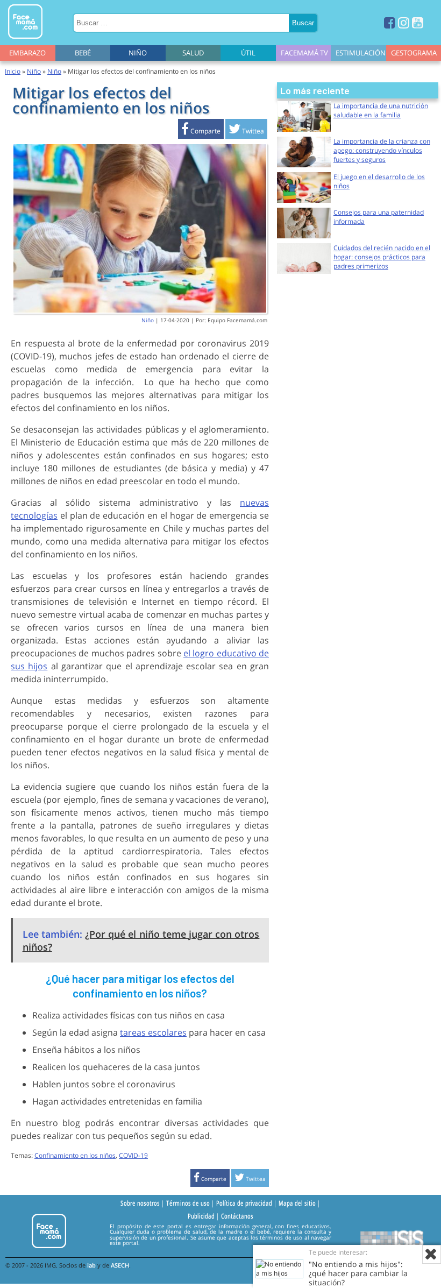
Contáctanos (237, 1216)
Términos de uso (188, 1203)
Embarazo (27, 53)
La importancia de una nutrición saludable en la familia (380, 110)
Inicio (12, 71)
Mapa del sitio (297, 1203)
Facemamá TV (304, 53)
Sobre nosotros (140, 1203)
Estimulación (361, 53)
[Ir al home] (25, 40)
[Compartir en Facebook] (201, 131)
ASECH (120, 1265)
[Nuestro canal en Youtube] (417, 22)
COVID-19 (133, 1155)
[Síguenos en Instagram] (403, 22)
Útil (248, 53)
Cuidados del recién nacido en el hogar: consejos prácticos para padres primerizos (381, 257)
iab (91, 1265)
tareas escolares (153, 1032)
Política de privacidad (244, 1203)
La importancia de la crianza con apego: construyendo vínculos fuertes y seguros (381, 150)
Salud (193, 53)
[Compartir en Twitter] (246, 131)
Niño (138, 53)
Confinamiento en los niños (75, 1155)
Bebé (83, 53)
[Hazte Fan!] (389, 22)
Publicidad (201, 1216)
